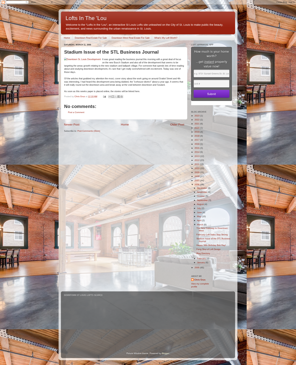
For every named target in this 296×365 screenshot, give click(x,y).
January (201, 262)
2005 (197, 267)
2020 (197, 128)
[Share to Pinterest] (121, 96)
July (199, 208)
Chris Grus (200, 280)
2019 (197, 132)
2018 (197, 136)
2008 (197, 176)
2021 (197, 124)
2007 (197, 180)
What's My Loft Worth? (165, 37)
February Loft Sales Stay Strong (212, 234)
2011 (197, 164)
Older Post (177, 124)
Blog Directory (203, 253)
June (199, 212)
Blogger (165, 353)
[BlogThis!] (112, 96)
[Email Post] (104, 96)
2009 (197, 172)
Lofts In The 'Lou (86, 18)
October (201, 196)
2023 (197, 116)
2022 (197, 120)
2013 (197, 156)
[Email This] (109, 96)
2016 (197, 144)
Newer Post (71, 124)
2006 (197, 184)
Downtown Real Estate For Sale (91, 37)
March (200, 224)
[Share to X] (115, 96)
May (199, 216)
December (202, 188)
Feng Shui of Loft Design (208, 249)
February (202, 258)
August (200, 204)
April (199, 220)
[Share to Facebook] (118, 96)
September (202, 200)
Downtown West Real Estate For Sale (131, 37)
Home (67, 37)
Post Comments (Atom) (88, 131)
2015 (197, 148)
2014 (197, 152)
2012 (197, 160)
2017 (197, 140)
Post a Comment (76, 112)
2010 (197, 168)
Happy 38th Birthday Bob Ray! (211, 245)
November (202, 192)
